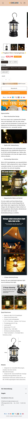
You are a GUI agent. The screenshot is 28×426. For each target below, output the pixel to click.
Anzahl (3, 76)
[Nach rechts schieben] (26, 47)
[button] (3, 3)
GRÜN (15, 62)
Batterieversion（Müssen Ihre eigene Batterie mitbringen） (14, 68)
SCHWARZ (4, 62)
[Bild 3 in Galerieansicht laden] (21, 47)
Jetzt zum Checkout (14, 92)
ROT (11, 62)
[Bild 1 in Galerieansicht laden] (6, 47)
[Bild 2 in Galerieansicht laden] (14, 47)
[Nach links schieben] (1, 47)
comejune (12, 416)
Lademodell (5, 72)
